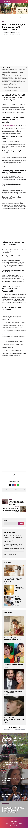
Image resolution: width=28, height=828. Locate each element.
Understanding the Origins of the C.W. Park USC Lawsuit (13, 73)
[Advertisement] (14, 51)
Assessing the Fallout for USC (10, 84)
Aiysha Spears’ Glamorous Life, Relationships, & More (13, 795)
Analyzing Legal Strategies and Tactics (12, 80)
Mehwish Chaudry (10, 32)
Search (6, 520)
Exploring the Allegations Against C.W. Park (13, 77)
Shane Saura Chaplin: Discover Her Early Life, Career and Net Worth (13, 740)
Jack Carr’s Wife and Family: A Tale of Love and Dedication (13, 691)
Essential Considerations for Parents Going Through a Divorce (13, 553)
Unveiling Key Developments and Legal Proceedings (14, 78)
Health (10, 499)
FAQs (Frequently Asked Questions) (10, 90)
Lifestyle (17, 506)
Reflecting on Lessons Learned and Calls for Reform (15, 86)
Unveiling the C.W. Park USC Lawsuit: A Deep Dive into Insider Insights (13, 70)
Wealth (4, 772)
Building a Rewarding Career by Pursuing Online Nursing (14, 549)
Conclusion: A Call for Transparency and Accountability (11, 88)
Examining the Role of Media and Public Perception (14, 81)
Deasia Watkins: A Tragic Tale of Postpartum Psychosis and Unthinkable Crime (13, 810)
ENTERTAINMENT (6, 735)
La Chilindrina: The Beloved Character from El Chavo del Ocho (13, 665)
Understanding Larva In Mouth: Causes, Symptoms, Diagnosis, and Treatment (17, 502)
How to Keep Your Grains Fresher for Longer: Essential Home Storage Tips (13, 536)
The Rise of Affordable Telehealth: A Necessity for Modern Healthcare (13, 545)
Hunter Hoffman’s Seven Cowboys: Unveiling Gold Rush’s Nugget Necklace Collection (14, 719)
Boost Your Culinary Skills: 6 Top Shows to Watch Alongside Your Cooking (11, 510)
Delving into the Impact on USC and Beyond (12, 83)
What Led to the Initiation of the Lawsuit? (12, 75)
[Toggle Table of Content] (25, 67)
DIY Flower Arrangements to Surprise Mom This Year (13, 540)
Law (3, 21)
